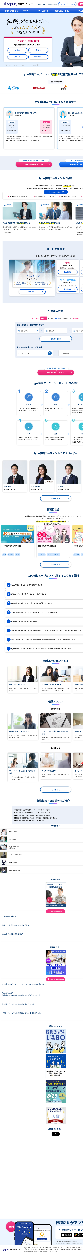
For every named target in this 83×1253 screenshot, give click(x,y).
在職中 (17, 50)
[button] (3, 542)
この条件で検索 (55, 339)
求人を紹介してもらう (56, 372)
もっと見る (55, 498)
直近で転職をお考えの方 (34, 164)
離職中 (38, 50)
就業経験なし (38, 57)
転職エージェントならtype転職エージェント (11, 1249)
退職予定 (17, 57)
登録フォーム (22, 408)
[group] (17, 541)
